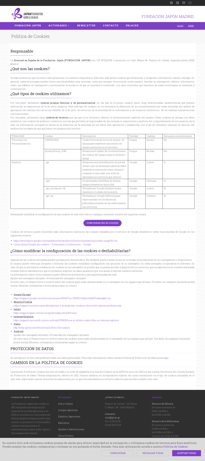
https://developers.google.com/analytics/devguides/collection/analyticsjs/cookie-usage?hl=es (65, 240)
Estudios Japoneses (69, 416)
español (180, 25)
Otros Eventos (66, 435)
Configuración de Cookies (102, 223)
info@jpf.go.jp (112, 417)
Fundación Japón (28, 25)
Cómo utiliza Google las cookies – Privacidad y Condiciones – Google (52, 244)
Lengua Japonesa (68, 410)
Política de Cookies (175, 446)
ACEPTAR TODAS (186, 453)
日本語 (191, 25)
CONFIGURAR (118, 453)
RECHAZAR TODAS (153, 453)
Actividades (58, 25)
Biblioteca (63, 422)
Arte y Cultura (65, 403)
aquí (166, 357)
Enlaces (132, 25)
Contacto (110, 25)
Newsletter (86, 25)
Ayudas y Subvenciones (71, 429)
